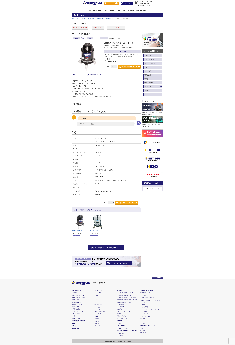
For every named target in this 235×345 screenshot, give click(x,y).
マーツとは (97, 307)
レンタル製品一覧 (76, 290)
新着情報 (120, 320)
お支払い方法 (121, 11)
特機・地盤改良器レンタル (147, 325)
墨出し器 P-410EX (77, 230)
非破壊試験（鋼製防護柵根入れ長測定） (127, 299)
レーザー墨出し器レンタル (116, 28)
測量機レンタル (110, 18)
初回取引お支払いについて (101, 311)
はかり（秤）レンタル (77, 311)
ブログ (119, 323)
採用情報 (97, 323)
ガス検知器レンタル (77, 302)
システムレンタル (76, 313)
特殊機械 (142, 330)
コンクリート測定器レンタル (79, 297)
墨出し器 (83, 38)
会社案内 (97, 316)
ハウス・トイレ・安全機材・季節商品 (149, 309)
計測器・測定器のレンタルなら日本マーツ (106, 248)
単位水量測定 (121, 304)
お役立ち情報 (141, 11)
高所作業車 (143, 295)
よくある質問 (98, 314)
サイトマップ (144, 332)
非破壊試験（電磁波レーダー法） (126, 293)
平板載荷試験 (121, 306)
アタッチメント (144, 314)
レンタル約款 (121, 333)
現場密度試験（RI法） (123, 318)
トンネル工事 (98, 293)
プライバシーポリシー (123, 328)
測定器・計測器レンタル (80, 28)
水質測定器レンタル (77, 293)
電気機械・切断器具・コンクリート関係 (150, 300)
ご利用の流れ (109, 11)
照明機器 (142, 304)
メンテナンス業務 (76, 318)
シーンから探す (99, 290)
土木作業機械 (143, 311)
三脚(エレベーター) (112, 61)
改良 (96, 299)
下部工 (96, 295)
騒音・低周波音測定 (122, 316)
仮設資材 (142, 323)
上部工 (96, 297)
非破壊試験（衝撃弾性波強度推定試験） (127, 297)
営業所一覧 (97, 325)
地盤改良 (142, 328)
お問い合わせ (127, 3)
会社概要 (131, 11)
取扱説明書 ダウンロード (95, 74)
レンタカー (143, 321)
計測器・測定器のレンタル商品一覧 (92, 18)
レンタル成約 (121, 336)
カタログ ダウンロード (79, 74)
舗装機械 (142, 318)
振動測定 (120, 313)
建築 (96, 302)
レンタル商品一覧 (95, 11)
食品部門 (74, 323)
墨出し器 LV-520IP (94, 230)
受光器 (109, 59)
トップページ (75, 18)
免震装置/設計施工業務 (146, 290)
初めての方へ (98, 304)
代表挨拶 (97, 318)
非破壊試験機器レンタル (78, 309)
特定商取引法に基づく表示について (127, 330)
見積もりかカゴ (76, 328)
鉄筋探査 (120, 309)
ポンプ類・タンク (144, 302)
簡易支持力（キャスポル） (124, 311)
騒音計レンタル (75, 306)
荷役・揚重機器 (144, 307)
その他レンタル (75, 316)
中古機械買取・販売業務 (78, 321)
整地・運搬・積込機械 (145, 316)
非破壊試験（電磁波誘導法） (125, 295)
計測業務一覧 (121, 290)
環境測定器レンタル (77, 304)
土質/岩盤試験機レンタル (78, 295)
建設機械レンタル (145, 293)
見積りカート (111, 3)
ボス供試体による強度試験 (124, 302)
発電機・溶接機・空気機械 (147, 297)
